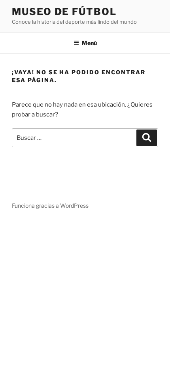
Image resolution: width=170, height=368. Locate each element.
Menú (89, 42)
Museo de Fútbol (64, 11)
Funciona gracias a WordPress (50, 205)
